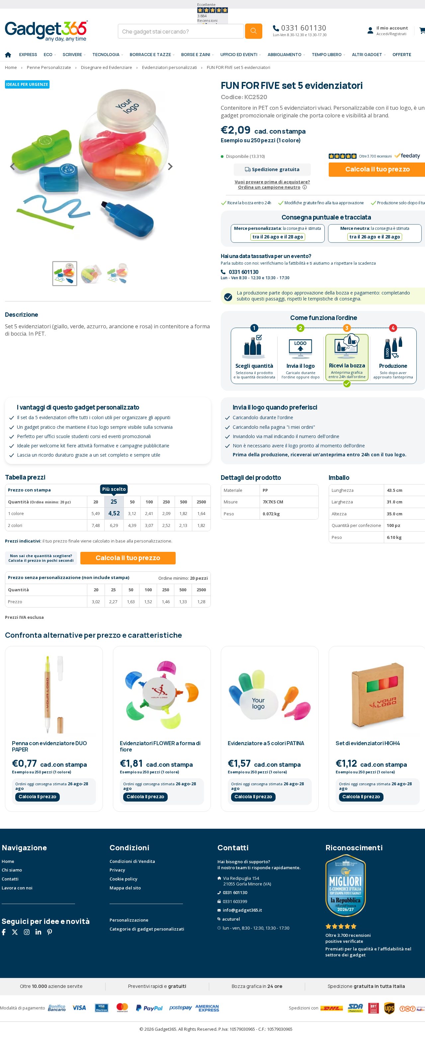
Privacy (117, 870)
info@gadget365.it (242, 910)
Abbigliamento (284, 54)
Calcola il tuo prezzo (128, 557)
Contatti (10, 879)
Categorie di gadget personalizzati (147, 929)
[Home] (8, 55)
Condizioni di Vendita (132, 861)
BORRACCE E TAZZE (150, 54)
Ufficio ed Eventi (238, 54)
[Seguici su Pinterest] (52, 933)
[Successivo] (168, 166)
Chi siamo (12, 870)
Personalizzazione (129, 920)
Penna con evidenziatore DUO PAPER (49, 746)
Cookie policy (123, 879)
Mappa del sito (125, 888)
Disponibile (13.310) (245, 156)
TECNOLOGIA (106, 54)
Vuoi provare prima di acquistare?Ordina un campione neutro (272, 184)
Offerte (401, 54)
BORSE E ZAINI (195, 54)
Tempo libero (327, 54)
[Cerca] (253, 31)
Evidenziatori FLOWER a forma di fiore (160, 746)
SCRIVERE (72, 54)
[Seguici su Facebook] (6, 933)
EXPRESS (28, 54)
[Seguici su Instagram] (29, 933)
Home (8, 861)
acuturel (231, 919)
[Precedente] (15, 166)
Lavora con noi (17, 888)
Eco (48, 54)
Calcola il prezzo (37, 796)
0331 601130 (302, 27)
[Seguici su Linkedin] (41, 933)
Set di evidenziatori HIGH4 (368, 743)
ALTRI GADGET (367, 54)
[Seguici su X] (17, 933)
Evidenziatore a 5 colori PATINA (266, 743)
